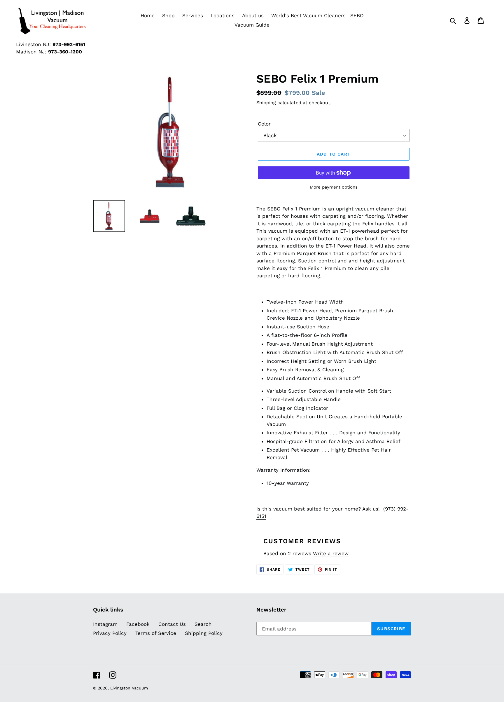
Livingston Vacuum (129, 688)
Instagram (105, 624)
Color (264, 124)
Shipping (266, 102)
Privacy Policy (110, 633)
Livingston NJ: (50, 44)
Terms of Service (155, 633)
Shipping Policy (204, 633)
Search (203, 624)
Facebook (138, 624)
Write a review (331, 553)
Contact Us (172, 624)
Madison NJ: (49, 52)
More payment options (334, 187)
